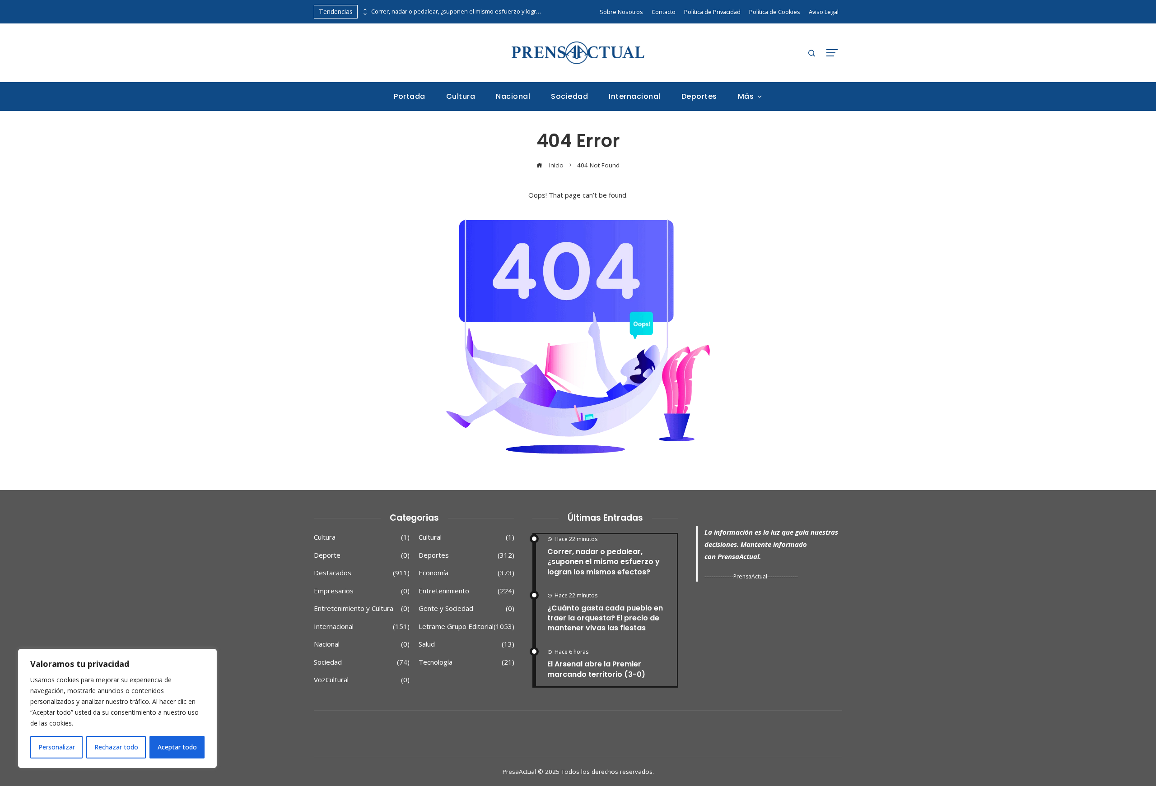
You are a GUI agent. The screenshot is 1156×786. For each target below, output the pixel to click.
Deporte (362, 555)
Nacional (362, 644)
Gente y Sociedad (466, 608)
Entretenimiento (466, 591)
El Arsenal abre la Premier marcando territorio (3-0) (596, 669)
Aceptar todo (177, 747)
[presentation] (364, 9)
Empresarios (362, 591)
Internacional (362, 626)
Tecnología (466, 662)
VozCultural (362, 679)
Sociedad (362, 662)
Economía (466, 573)
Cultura (362, 537)
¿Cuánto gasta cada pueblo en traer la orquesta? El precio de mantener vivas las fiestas (605, 618)
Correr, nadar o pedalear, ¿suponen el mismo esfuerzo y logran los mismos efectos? (457, 11)
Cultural (466, 537)
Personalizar (56, 747)
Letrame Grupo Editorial (466, 626)
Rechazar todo (116, 747)
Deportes (466, 555)
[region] (117, 708)
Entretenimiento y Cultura (362, 608)
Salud (466, 644)
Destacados (362, 573)
